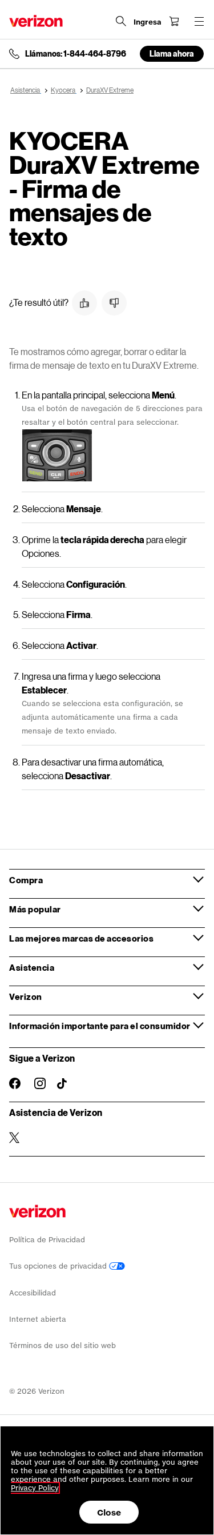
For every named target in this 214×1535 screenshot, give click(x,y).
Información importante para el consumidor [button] (100, 1025)
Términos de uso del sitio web (62, 1345)
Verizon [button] (25, 996)
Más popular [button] (35, 909)
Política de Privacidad (47, 1239)
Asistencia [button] (31, 967)
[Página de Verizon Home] (36, 21)
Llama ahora (172, 53)
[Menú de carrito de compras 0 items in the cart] (174, 21)
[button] (84, 303)
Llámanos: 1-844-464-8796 (75, 54)
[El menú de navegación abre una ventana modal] (199, 21)
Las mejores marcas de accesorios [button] (81, 938)
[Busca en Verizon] (121, 21)
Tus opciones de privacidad (59, 1266)
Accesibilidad (32, 1293)
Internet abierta (37, 1319)
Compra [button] (26, 880)
